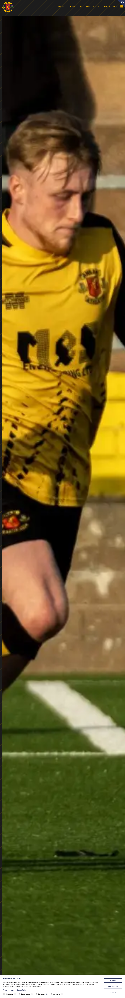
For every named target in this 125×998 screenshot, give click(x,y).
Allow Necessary (113, 986)
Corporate (106, 6)
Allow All (113, 980)
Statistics (41, 994)
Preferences (25, 994)
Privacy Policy (8, 990)
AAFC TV (96, 6)
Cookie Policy (22, 990)
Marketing (56, 994)
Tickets (80, 6)
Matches (61, 6)
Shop (115, 6)
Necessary (9, 994)
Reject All (113, 992)
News (88, 6)
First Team (71, 6)
